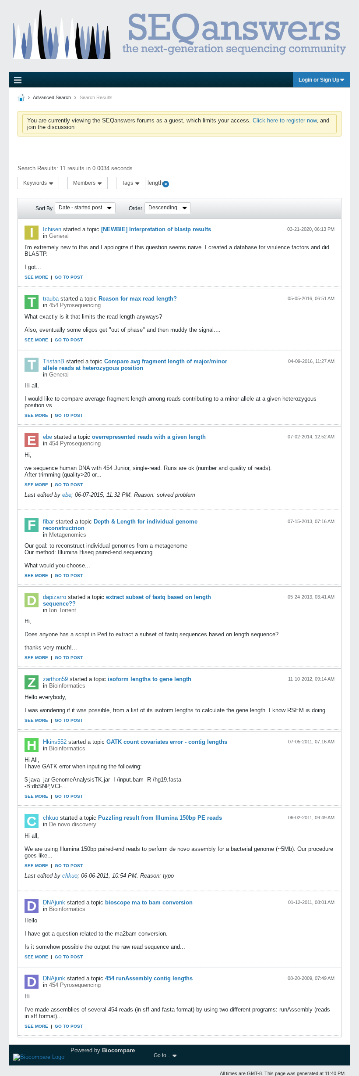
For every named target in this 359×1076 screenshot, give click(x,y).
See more (36, 277)
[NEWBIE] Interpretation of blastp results (156, 229)
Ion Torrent (62, 610)
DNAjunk (54, 902)
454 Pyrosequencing (75, 305)
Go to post (69, 277)
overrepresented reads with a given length (149, 437)
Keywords (35, 183)
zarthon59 (55, 679)
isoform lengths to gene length (149, 679)
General (59, 236)
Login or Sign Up (319, 80)
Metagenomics (67, 534)
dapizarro (54, 597)
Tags (128, 183)
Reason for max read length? (138, 298)
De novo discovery (72, 824)
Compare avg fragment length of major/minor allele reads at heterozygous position (135, 364)
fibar (48, 521)
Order (135, 208)
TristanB (53, 361)
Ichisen (52, 229)
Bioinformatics (67, 685)
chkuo (50, 817)
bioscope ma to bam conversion (149, 902)
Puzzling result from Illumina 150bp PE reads (160, 817)
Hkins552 (55, 742)
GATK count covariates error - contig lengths (166, 742)
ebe (47, 437)
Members (85, 183)
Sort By (44, 208)
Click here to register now (285, 120)
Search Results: (38, 168)
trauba (51, 298)
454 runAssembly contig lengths (149, 978)
